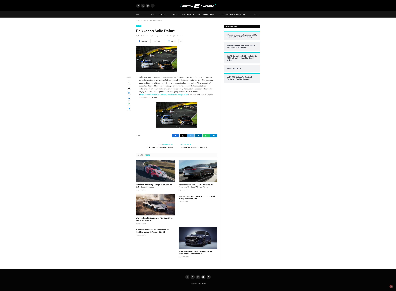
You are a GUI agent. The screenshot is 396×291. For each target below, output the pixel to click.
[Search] (255, 14)
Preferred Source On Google (232, 14)
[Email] (129, 88)
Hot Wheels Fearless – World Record (159, 147)
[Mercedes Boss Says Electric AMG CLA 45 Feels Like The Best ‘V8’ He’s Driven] (198, 171)
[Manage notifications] (391, 286)
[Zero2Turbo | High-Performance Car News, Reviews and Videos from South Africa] (198, 5)
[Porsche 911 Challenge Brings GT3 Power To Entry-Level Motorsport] (155, 171)
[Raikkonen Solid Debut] (156, 71)
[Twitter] (129, 93)
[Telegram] (129, 109)
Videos (173, 14)
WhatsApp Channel (206, 14)
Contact (163, 14)
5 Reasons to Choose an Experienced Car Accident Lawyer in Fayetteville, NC (152, 231)
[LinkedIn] (129, 98)
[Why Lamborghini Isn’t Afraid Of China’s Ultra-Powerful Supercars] (155, 204)
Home (153, 14)
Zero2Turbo (141, 36)
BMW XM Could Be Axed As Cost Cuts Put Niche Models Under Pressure (196, 253)
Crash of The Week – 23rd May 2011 (193, 147)
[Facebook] (129, 82)
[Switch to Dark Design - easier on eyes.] (259, 14)
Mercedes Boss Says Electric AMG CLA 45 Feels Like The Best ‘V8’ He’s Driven (196, 186)
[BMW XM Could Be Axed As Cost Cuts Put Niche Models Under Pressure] (198, 238)
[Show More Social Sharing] (181, 41)
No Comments (179, 36)
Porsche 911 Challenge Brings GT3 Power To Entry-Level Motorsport (154, 186)
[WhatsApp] (129, 104)
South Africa (188, 14)
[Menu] (137, 14)
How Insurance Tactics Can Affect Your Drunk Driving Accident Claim (197, 197)
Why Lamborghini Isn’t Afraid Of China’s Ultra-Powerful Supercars (154, 219)
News (139, 25)
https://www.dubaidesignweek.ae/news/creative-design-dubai (164, 95)
